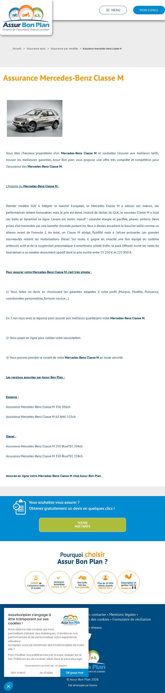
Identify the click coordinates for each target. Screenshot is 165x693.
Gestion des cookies (93, 619)
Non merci (18, 673)
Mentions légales (122, 614)
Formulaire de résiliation (131, 619)
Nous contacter (94, 614)
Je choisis (46, 673)
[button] (8, 686)
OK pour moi (74, 673)
